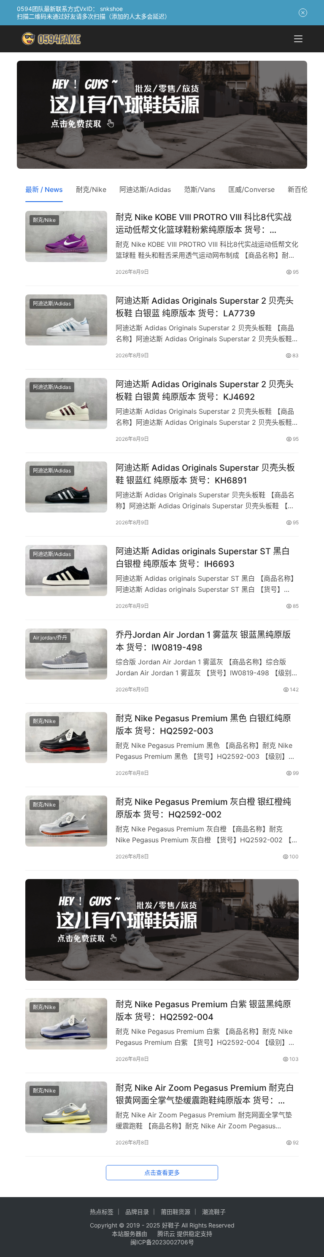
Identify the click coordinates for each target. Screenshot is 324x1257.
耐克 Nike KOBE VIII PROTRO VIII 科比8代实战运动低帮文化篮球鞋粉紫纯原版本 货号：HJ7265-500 (204, 223)
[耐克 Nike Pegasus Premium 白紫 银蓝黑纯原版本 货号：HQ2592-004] (66, 1023)
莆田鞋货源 (175, 1211)
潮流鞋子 (214, 1211)
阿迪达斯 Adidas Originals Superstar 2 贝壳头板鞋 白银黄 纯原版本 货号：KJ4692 (205, 390)
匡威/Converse (251, 189)
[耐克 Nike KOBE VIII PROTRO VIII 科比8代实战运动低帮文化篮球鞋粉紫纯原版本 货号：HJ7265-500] (66, 236)
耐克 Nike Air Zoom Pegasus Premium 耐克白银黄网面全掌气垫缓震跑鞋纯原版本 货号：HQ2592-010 (205, 1094)
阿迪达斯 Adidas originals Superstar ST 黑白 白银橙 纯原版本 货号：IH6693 (203, 557)
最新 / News (44, 189)
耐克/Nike (91, 189)
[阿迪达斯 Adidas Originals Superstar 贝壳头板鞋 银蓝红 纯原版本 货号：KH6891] (66, 487)
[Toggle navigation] (298, 38)
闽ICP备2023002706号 (162, 1242)
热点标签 (101, 1211)
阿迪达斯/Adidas (145, 189)
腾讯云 (166, 1233)
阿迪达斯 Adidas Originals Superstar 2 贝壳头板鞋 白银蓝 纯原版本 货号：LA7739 (205, 307)
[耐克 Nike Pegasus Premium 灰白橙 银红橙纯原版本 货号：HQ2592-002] (66, 821)
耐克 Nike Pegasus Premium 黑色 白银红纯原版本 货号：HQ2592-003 (203, 724)
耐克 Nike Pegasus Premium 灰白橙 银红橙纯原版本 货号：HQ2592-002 (203, 808)
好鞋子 (171, 1225)
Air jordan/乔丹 (50, 637)
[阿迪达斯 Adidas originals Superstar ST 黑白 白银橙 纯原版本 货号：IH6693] (66, 570)
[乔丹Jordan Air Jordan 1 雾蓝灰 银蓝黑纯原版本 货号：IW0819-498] (66, 654)
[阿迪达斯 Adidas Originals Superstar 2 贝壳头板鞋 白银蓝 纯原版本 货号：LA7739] (66, 319)
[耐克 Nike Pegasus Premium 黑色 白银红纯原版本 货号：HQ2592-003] (66, 737)
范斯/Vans (199, 189)
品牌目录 (137, 1211)
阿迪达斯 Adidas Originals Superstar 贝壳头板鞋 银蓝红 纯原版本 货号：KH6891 (205, 474)
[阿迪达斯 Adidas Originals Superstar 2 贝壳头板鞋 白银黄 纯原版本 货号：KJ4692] (66, 403)
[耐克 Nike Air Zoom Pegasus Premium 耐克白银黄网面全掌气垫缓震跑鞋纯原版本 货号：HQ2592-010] (66, 1107)
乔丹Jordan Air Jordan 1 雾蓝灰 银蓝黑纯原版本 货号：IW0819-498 (203, 641)
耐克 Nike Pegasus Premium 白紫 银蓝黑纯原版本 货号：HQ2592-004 (203, 1010)
